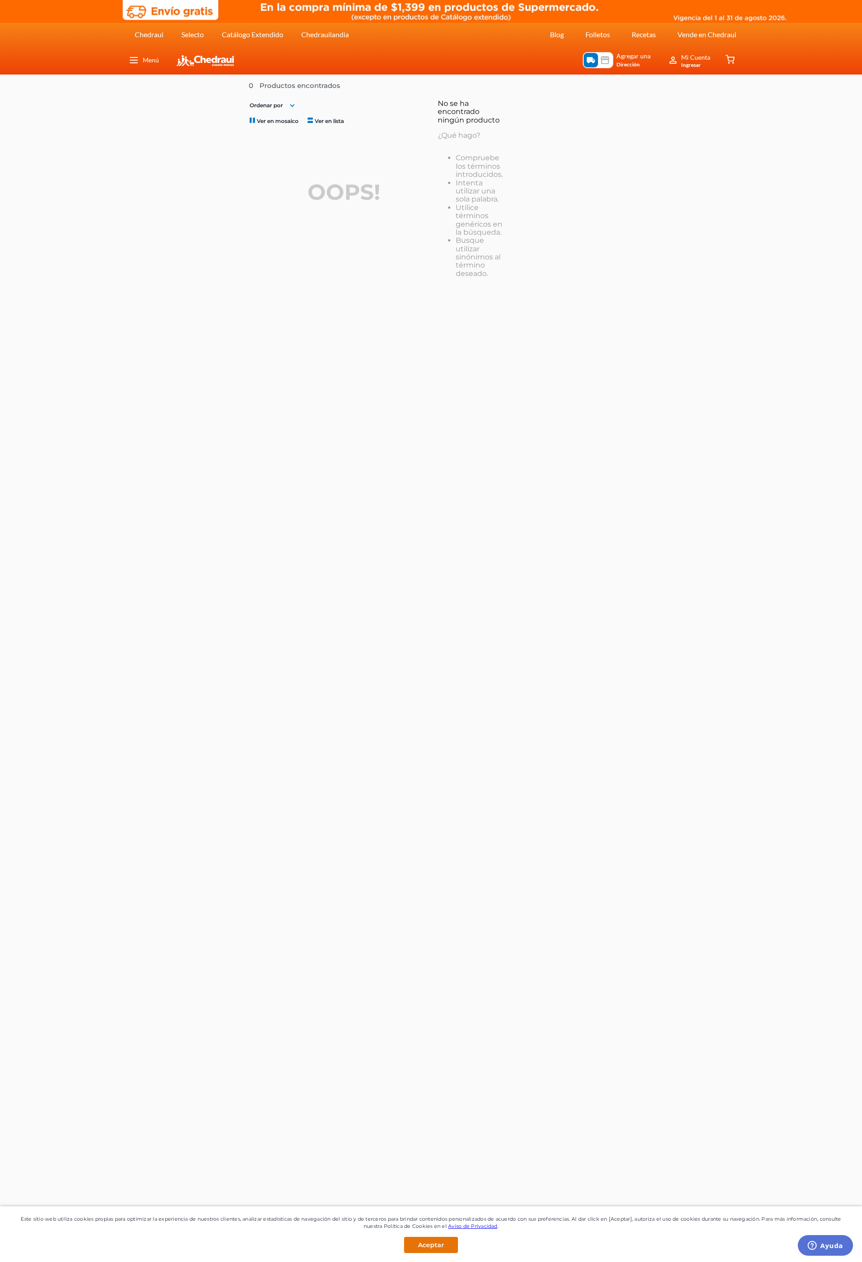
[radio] (273, 120)
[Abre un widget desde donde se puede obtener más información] (825, 1246)
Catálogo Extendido (252, 34)
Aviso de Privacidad (472, 1226)
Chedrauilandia (325, 34)
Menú (151, 60)
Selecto (192, 34)
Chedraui (149, 34)
